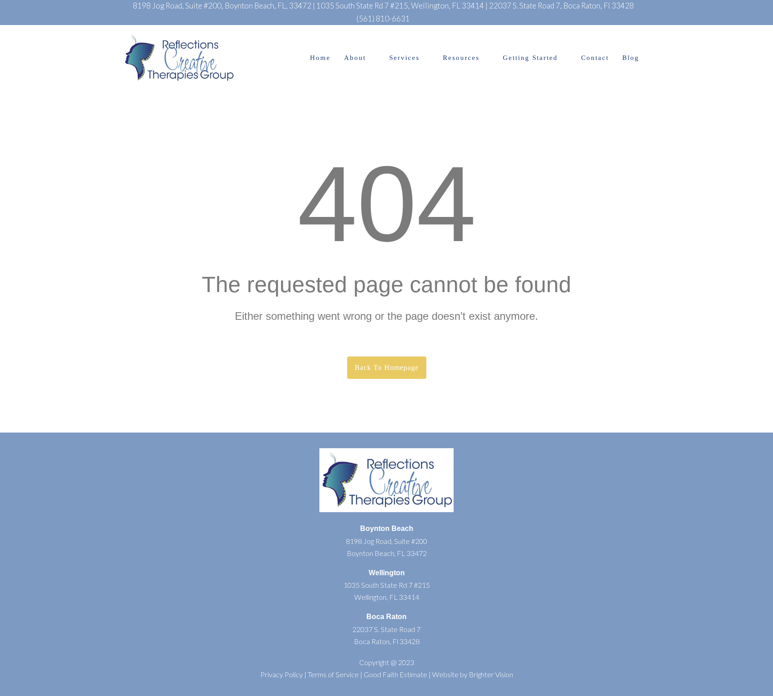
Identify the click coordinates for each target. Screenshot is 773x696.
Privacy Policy (281, 674)
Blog (630, 58)
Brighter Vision (491, 674)
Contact (595, 58)
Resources (461, 58)
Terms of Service (333, 674)
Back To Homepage (387, 367)
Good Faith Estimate (395, 674)
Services (404, 58)
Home (320, 58)
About (355, 58)
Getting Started (530, 58)
